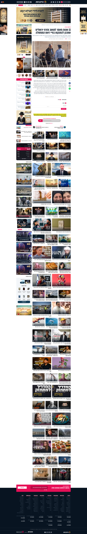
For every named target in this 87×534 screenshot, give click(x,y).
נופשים (69, 506)
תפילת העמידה (21, 500)
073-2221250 (60, 525)
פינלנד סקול (42, 502)
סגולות (43, 503)
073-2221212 (60, 517)
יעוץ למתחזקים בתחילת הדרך (30, 515)
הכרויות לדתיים (42, 508)
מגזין (65, 5)
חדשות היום (62, 499)
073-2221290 (32, 521)
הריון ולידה (29, 506)
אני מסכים (49, 123)
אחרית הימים (42, 507)
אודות (69, 512)
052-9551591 (50, 521)
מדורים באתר (62, 495)
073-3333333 (69, 525)
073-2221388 (50, 517)
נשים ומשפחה (28, 495)
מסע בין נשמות (56, 504)
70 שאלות (50, 5)
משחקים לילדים (49, 503)
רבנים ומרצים (36, 495)
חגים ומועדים (62, 510)
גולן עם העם (56, 503)
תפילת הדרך (21, 507)
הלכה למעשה (56, 500)
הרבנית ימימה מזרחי (27, 502)
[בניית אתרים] (30, 532)
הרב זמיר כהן (56, 5)
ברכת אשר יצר (21, 511)
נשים (63, 500)
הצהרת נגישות (68, 511)
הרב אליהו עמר (36, 511)
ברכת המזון (22, 502)
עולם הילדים (53, 5)
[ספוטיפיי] (25, 2)
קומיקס (50, 504)
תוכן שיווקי (62, 511)
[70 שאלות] (27, 2)
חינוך (43, 504)
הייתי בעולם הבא (56, 510)
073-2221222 (69, 517)
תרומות (34, 5)
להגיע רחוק (56, 506)
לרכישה (22, 282)
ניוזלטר (69, 500)
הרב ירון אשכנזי (36, 504)
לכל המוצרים (24, 302)
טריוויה (50, 506)
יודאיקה (43, 511)
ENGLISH (29, 5)
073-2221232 (32, 517)
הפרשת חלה (28, 508)
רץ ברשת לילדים (49, 498)
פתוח (57, 502)
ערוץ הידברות (68, 498)
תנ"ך (43, 498)
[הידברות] (41, 2)
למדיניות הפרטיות (48, 123)
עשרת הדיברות (42, 500)
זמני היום (43, 5)
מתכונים (29, 498)
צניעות (29, 503)
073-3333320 (23, 518)
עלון (40, 5)
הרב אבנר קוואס (36, 510)
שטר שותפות (60, 5)
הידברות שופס (68, 508)
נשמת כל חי (21, 510)
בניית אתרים (26, 532)
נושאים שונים (42, 495)
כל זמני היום (24, 158)
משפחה (63, 503)
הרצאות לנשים (28, 507)
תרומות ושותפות (68, 507)
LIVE (25, 5)
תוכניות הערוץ (56, 495)
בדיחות (50, 499)
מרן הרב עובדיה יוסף (35, 498)
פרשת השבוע (62, 508)
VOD (67, 5)
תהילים (22, 506)
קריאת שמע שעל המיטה (20, 512)
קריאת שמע (21, 504)
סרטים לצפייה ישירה (48, 500)
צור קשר (32, 5)
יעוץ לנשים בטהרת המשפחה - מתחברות (67, 520)
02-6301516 (69, 522)
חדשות (63, 5)
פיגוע (58, 99)
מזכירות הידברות (69, 515)
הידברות (69, 495)
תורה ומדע (62, 504)
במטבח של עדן (56, 499)
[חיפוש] (62, 2)
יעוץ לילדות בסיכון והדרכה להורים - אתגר (21, 516)
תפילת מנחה (21, 498)
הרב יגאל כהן (36, 502)
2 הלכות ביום (68, 502)
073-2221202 (50, 525)
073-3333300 (60, 521)
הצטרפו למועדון (20, 5)
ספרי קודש (42, 510)
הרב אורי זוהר (36, 507)
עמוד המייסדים (68, 510)
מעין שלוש (22, 503)
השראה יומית (56, 508)
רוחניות (63, 502)
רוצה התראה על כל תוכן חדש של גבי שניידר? (49, 118)
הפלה (29, 504)
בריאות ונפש (42, 506)
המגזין (63, 498)
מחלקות (37, 5)
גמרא (43, 499)
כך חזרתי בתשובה (55, 507)
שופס (39, 5)
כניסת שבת (68, 504)
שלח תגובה (63, 108)
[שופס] (29, 2)
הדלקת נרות (28, 500)
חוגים (50, 510)
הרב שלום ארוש (36, 508)
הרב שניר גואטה (35, 503)
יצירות (50, 508)
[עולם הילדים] (31, 2)
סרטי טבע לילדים (49, 507)
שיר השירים (21, 508)
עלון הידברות (68, 499)
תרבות (63, 506)
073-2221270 (23, 521)
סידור (22, 495)
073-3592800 (41, 517)
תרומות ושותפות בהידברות (58, 515)
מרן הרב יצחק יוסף (35, 499)
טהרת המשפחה (28, 499)
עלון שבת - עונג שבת (49, 515)
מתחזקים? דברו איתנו (20, 2)
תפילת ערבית (21, 499)
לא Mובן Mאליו (56, 498)
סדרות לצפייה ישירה (48, 502)
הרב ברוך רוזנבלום (35, 506)
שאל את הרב (46, 5)
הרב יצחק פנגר (36, 500)
